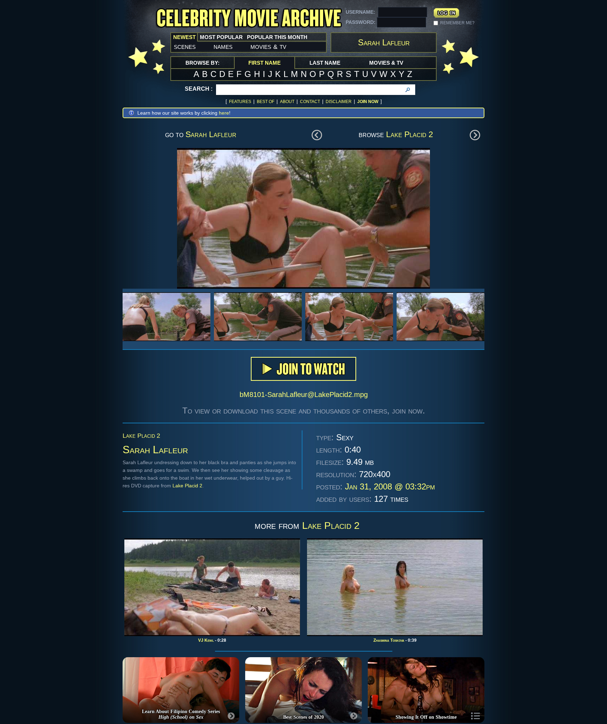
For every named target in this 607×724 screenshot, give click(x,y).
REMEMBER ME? (457, 22)
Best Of (265, 101)
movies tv (268, 46)
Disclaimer (339, 101)
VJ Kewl (206, 640)
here (224, 113)
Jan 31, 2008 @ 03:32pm (390, 486)
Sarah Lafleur (210, 134)
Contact (310, 101)
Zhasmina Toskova (388, 640)
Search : (199, 89)
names (223, 46)
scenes (185, 46)
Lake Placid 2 (409, 134)
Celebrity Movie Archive (249, 18)
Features (240, 101)
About (287, 101)
